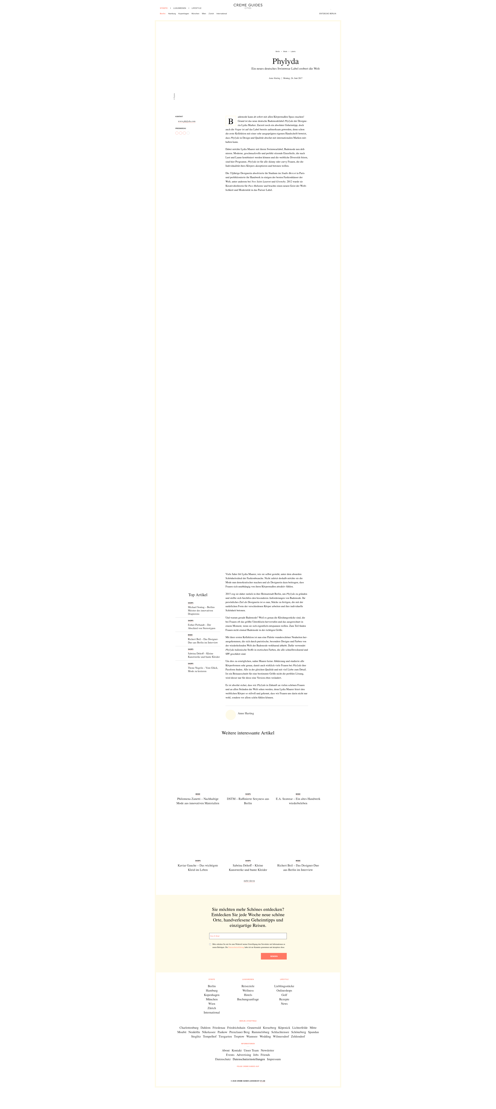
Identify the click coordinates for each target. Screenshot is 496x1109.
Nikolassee (209, 1032)
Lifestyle (196, 8)
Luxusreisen (179, 8)
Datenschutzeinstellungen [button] (249, 1059)
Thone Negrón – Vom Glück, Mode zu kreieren (203, 669)
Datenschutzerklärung (236, 947)
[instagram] (244, 1073)
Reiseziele (248, 986)
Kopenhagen (183, 14)
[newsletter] (257, 1073)
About (226, 1050)
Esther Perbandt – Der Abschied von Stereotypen (201, 626)
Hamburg (172, 14)
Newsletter (267, 1050)
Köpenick (284, 1027)
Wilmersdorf (281, 1036)
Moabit (181, 1032)
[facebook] (238, 1073)
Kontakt (237, 1050)
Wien (204, 14)
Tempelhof (209, 1036)
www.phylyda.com (186, 121)
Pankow (222, 1032)
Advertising (244, 1055)
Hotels (248, 995)
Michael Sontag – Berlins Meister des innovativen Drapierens (201, 610)
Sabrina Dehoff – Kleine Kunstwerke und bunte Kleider (204, 655)
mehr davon (249, 880)
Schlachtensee (280, 1032)
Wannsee (252, 1036)
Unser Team (251, 1050)
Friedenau (219, 1027)
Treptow (239, 1036)
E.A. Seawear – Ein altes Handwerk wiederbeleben (298, 801)
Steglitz (196, 1036)
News (284, 1003)
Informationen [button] (248, 1044)
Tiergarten (225, 1036)
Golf (284, 995)
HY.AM (262, 1081)
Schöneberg (298, 1032)
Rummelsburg (260, 1032)
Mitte (313, 1027)
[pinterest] (251, 1073)
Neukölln (194, 1032)
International (221, 14)
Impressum (274, 1059)
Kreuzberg (269, 1027)
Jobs (256, 1055)
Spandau (313, 1032)
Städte (164, 8)
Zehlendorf (298, 1036)
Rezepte (284, 999)
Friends (265, 1055)
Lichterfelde (300, 1027)
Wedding (265, 1036)
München (195, 14)
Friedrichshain (236, 1027)
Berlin (163, 14)
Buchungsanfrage (248, 999)
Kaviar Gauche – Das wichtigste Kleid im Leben (198, 867)
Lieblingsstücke (284, 986)
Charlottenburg (189, 1027)
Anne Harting (274, 78)
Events (230, 1055)
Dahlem (206, 1027)
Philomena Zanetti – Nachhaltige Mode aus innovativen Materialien (197, 801)
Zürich (211, 14)
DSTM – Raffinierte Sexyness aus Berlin (248, 801)
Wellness (248, 990)
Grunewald (254, 1027)
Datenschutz (223, 1059)
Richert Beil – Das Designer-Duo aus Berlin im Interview (203, 640)
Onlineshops (284, 990)
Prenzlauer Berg (239, 1032)
